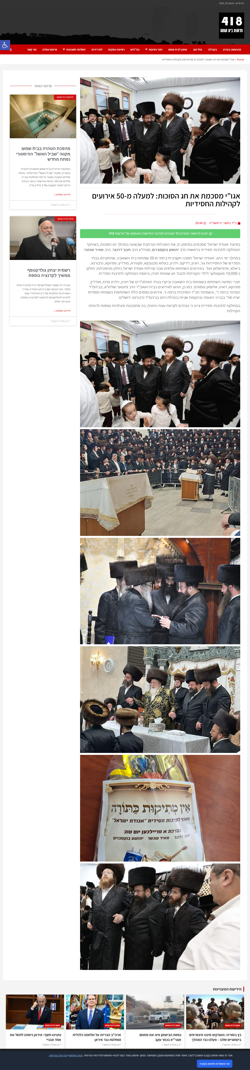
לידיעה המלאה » (62, 194)
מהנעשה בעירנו (232, 49)
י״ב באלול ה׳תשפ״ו (231, 1044)
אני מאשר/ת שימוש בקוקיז (215, 1064)
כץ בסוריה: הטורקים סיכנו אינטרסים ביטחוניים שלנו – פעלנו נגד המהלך (215, 1037)
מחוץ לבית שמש (177, 49)
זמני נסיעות (155, 49)
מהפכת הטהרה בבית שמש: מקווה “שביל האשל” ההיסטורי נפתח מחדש (43, 154)
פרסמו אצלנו (49, 49)
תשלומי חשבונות (76, 49)
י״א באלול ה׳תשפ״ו (111, 1044)
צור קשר (32, 49)
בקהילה (212, 49)
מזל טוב (197, 49)
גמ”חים (134, 49)
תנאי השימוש (76, 1055)
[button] (5, 45)
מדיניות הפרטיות (58, 1055)
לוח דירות (96, 49)
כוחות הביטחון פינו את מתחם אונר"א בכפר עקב (160, 1037)
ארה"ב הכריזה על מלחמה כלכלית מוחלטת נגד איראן (97, 1037)
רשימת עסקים (116, 49)
